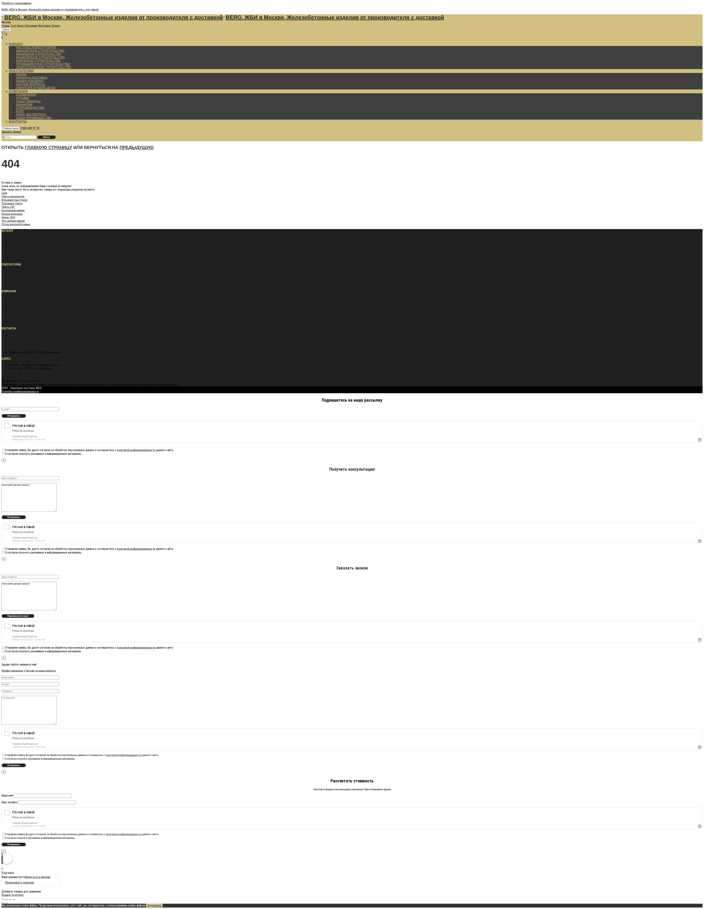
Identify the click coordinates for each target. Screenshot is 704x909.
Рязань (5, 25)
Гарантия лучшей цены (22, 285)
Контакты (15, 318)
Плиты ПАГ (8, 207)
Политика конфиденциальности (20, 375)
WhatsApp (25, 338)
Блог (11, 308)
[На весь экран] (10, 899)
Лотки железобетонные (15, 224)
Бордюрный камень (13, 210)
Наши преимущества (21, 315)
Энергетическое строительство (28, 258)
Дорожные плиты (12, 203)
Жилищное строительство (25, 244)
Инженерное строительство (26, 247)
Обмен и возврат (19, 278)
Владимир (31, 25)
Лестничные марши (13, 221)
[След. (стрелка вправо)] (6, 903)
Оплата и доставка (20, 274)
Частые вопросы (19, 281)
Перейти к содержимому (16, 3)
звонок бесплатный (32, 335)
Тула (13, 25)
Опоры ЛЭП (8, 217)
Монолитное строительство (26, 240)
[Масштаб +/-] (13, 899)
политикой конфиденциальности (136, 450)
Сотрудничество (19, 304)
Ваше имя (7, 795)
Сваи (4, 193)
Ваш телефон (9, 802)
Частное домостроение (23, 237)
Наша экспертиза (19, 311)
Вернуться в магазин (37, 877)
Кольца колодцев (11, 214)
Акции (12, 271)
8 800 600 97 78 (29, 128)
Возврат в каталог (12, 895)
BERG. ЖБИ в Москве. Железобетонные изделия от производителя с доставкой (49, 9)
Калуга (21, 25)
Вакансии (14, 301)
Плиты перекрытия (12, 196)
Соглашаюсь (154, 905)
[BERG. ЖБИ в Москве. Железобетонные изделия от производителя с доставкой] (112, 18)
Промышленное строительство (28, 254)
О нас (12, 297)
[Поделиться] (6, 899)
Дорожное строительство (25, 251)
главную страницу (48, 147)
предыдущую (137, 147)
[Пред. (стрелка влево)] (2, 903)
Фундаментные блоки (14, 200)
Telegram (25, 349)
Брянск (56, 25)
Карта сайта (16, 322)
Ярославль (44, 25)
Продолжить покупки (19, 882)
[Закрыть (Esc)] (2, 899)
